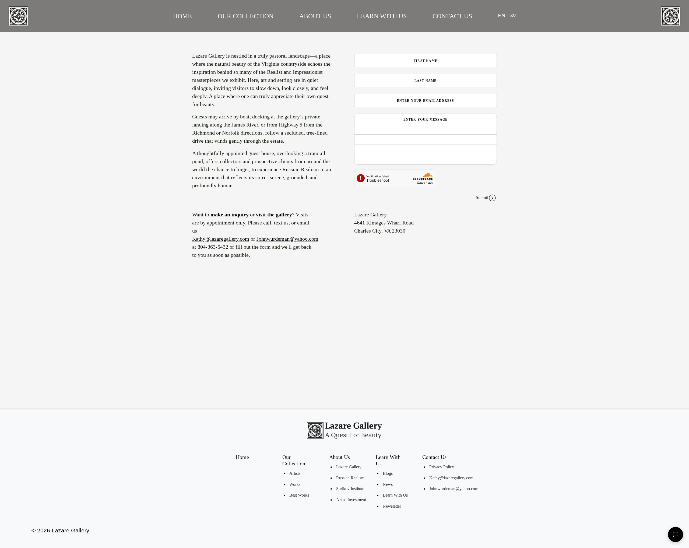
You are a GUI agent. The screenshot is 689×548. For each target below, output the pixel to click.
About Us (315, 16)
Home (182, 16)
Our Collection (245, 16)
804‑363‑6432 (213, 247)
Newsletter (392, 506)
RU (513, 15)
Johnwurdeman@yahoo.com (287, 239)
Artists (294, 473)
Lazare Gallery (348, 467)
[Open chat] (675, 534)
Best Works (299, 495)
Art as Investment (351, 499)
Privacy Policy (441, 467)
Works (294, 484)
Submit (482, 197)
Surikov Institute (350, 488)
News (388, 484)
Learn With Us (382, 16)
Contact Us (452, 16)
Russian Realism (350, 478)
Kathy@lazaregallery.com (220, 239)
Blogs (388, 473)
